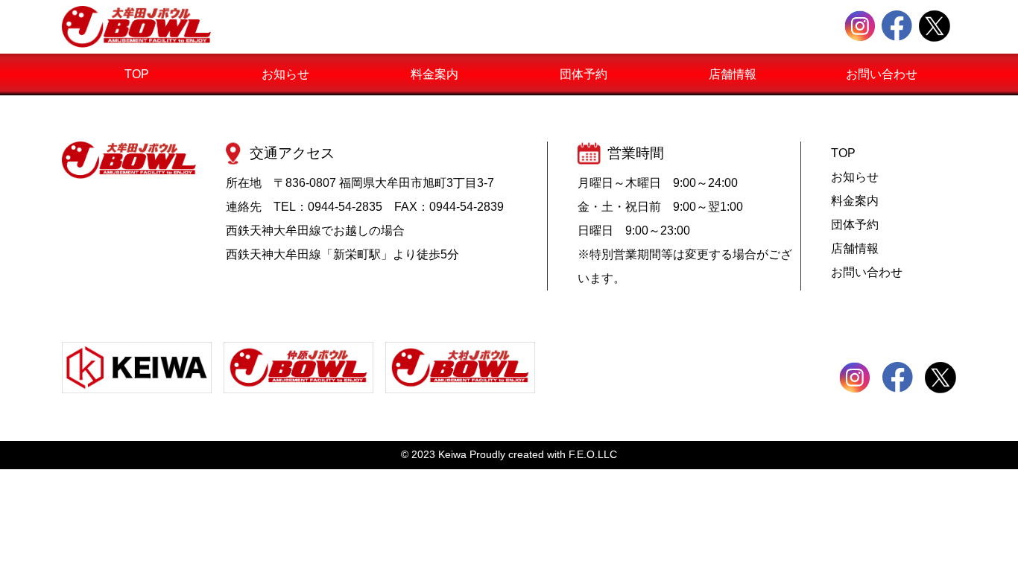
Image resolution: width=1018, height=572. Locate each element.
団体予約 (583, 74)
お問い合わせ (881, 74)
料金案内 (434, 74)
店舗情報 (732, 74)
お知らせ (285, 74)
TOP (136, 74)
